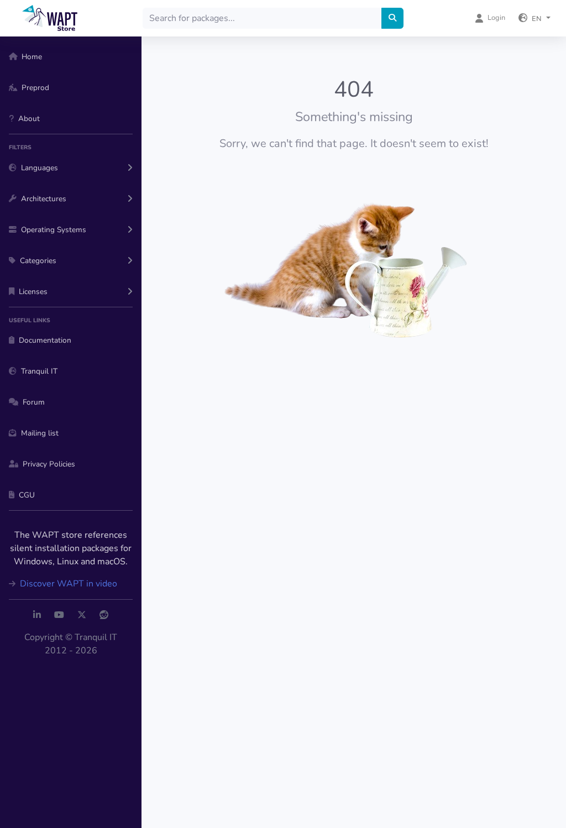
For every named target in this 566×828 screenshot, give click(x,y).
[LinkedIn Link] (37, 615)
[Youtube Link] (59, 615)
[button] (534, 18)
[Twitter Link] (81, 615)
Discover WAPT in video (67, 584)
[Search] (392, 18)
